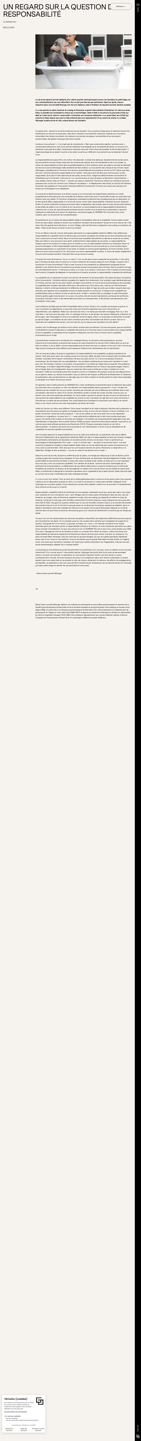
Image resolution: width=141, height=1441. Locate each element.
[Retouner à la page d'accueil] (137, 1436)
